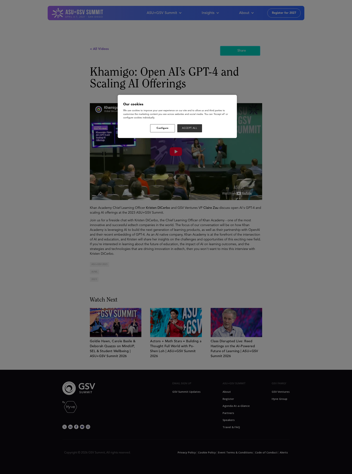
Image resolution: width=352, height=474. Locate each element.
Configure (162, 128)
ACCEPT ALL (189, 128)
